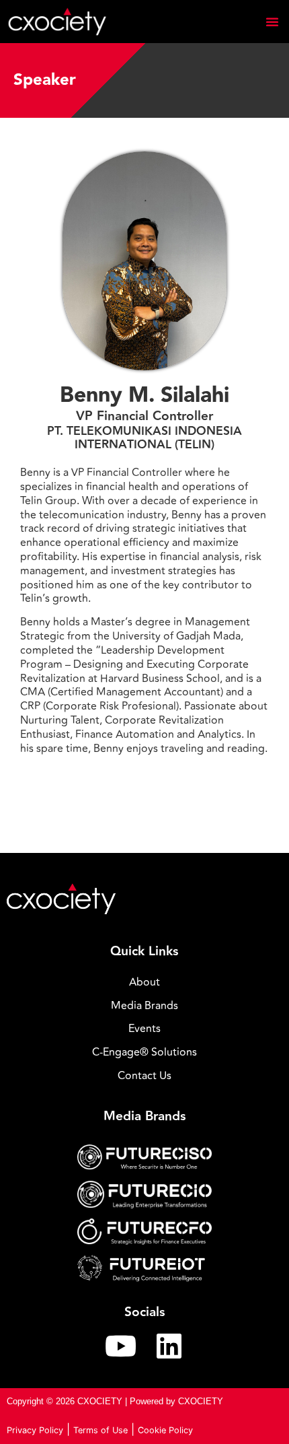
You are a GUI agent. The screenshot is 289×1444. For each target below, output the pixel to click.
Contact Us (144, 1076)
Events (144, 1029)
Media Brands (144, 1006)
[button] (272, 21)
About (144, 982)
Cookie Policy (165, 1430)
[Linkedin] (169, 1346)
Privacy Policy (35, 1430)
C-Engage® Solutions (144, 1052)
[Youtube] (120, 1346)
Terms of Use (100, 1430)
